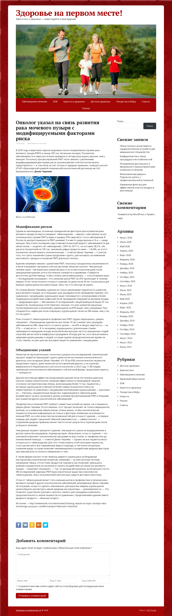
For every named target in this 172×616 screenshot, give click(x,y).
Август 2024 (126, 338)
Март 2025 (125, 307)
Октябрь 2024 (127, 329)
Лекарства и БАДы (126, 101)
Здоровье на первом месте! (69, 12)
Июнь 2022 (126, 346)
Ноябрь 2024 (126, 325)
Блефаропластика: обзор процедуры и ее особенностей (136, 158)
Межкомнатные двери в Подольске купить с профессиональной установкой (136, 177)
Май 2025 (125, 298)
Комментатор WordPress (131, 214)
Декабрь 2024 (127, 320)
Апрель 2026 (126, 250)
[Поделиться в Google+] (38, 525)
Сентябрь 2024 (127, 333)
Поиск (120, 121)
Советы (146, 101)
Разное (86, 108)
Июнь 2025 (126, 294)
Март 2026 (125, 255)
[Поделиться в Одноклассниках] (32, 525)
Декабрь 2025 (127, 268)
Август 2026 (126, 237)
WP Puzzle (151, 610)
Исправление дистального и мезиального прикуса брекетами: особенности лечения (137, 166)
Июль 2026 (125, 241)
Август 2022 (126, 342)
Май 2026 (125, 246)
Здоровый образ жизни (132, 378)
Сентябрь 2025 (127, 281)
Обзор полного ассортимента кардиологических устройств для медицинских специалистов (137, 148)
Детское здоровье (100, 101)
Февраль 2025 (127, 311)
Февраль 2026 (127, 259)
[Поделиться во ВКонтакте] (25, 525)
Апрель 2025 (126, 303)
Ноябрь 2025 (126, 272)
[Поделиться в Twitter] (45, 525)
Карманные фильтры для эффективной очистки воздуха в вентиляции (137, 187)
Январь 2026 (126, 263)
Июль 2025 (125, 290)
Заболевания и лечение (34, 101)
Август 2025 (126, 285)
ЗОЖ (55, 101)
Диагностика (127, 370)
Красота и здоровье (74, 101)
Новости (124, 396)
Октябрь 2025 (127, 277)
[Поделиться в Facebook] (18, 525)
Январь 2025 (126, 316)
